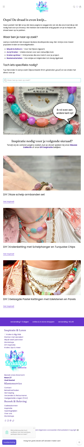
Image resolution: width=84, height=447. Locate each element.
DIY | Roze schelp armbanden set (24, 194)
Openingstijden (10, 411)
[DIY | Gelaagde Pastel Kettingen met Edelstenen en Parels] (42, 277)
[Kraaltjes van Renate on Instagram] (8, 421)
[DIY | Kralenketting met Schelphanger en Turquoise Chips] (42, 225)
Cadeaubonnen (11, 405)
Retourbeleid (63, 430)
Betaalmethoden (11, 390)
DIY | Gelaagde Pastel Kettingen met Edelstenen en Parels (39, 299)
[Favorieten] (77, 6)
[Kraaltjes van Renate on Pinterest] (11, 421)
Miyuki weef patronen (13, 339)
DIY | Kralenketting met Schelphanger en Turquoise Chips (39, 247)
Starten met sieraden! (13, 337)
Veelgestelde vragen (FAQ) (16, 398)
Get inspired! (8, 201)
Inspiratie (8, 408)
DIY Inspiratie (9, 345)
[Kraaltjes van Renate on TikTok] (13, 421)
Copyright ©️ (74, 430)
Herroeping (9, 393)
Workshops (9, 342)
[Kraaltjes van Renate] (42, 7)
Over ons (8, 413)
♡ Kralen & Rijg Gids (12, 334)
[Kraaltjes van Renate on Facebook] (5, 421)
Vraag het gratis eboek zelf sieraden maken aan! (42, 441)
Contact (7, 387)
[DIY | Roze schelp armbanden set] (42, 173)
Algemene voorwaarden (48, 430)
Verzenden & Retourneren (15, 395)
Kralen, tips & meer (12, 347)
